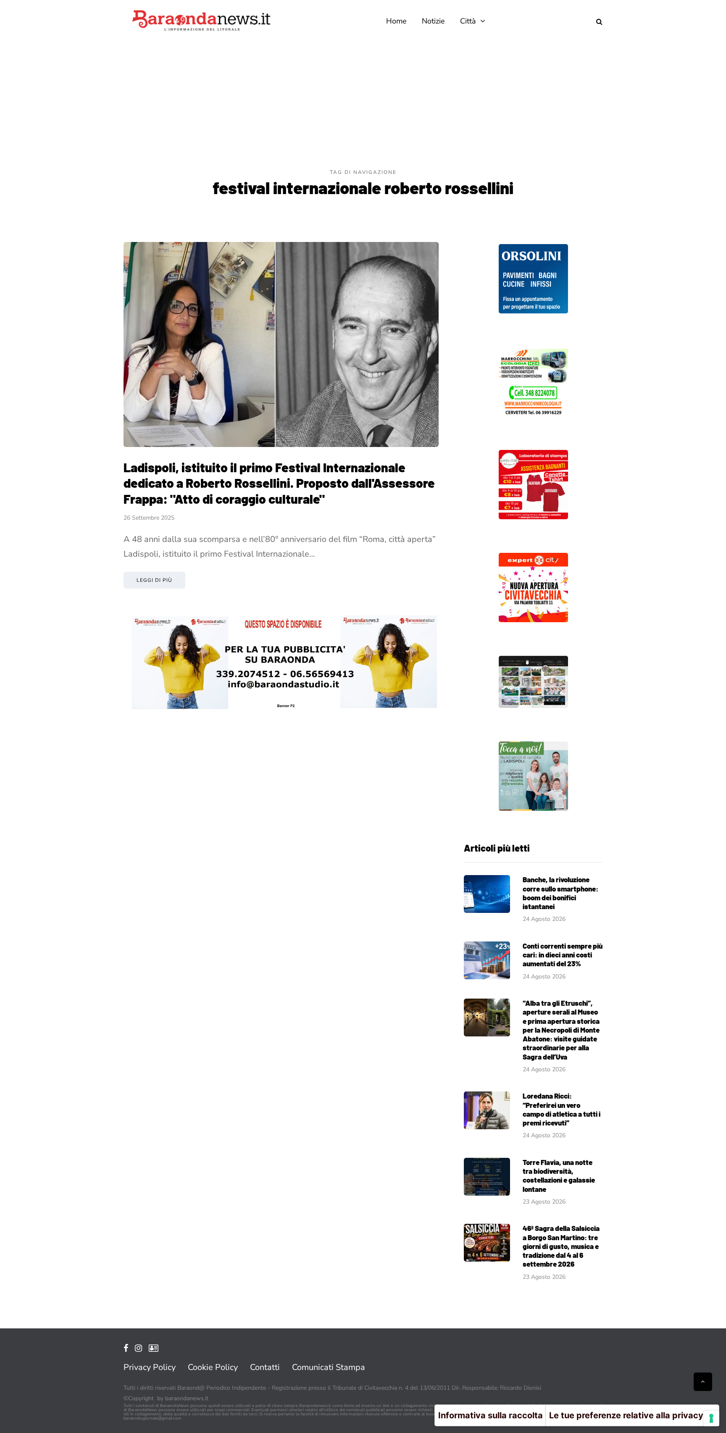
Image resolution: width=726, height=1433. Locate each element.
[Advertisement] (363, 105)
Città (468, 21)
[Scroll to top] (703, 1382)
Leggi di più (154, 580)
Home (396, 21)
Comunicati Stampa (328, 1367)
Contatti (265, 1367)
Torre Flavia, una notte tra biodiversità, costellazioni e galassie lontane (559, 1175)
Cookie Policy (213, 1367)
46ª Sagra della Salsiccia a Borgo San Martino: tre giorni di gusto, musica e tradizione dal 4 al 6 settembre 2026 (561, 1246)
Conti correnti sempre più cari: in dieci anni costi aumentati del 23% (562, 954)
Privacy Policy (150, 1367)
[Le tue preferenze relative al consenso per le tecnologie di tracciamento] (711, 1418)
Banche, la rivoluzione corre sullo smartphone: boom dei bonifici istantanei (560, 892)
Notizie (433, 21)
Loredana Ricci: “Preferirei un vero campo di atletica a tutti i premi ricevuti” (561, 1109)
